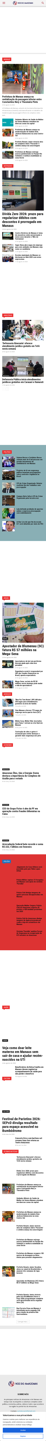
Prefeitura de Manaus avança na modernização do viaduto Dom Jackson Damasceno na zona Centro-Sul (29, 133)
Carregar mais (22, 1322)
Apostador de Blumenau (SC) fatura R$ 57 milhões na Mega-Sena (23, 650)
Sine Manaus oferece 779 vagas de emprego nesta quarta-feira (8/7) (28, 711)
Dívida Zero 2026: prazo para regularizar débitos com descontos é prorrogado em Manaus (22, 220)
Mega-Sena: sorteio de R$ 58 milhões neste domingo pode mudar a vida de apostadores (29, 683)
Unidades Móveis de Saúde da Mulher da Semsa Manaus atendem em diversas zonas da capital (29, 121)
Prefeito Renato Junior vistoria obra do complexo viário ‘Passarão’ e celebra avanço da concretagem (29, 144)
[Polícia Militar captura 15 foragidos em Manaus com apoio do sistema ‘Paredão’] (8, 884)
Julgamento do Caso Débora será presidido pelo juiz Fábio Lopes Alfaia (29, 869)
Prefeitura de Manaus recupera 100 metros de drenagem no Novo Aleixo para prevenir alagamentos (30, 1255)
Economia (6, 206)
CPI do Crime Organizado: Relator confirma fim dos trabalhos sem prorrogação (29, 485)
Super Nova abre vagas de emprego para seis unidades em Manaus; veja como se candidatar (29, 247)
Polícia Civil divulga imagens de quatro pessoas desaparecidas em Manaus (30, 895)
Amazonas (6, 339)
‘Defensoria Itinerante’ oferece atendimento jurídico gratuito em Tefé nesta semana (21, 346)
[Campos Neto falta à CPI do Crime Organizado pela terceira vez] (8, 500)
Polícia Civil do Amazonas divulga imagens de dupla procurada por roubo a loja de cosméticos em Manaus (29, 921)
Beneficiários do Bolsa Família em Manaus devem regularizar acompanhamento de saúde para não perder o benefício (29, 1070)
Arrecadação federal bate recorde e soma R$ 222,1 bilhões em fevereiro (22, 845)
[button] (3, 3)
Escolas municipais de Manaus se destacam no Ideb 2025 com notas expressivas (28, 257)
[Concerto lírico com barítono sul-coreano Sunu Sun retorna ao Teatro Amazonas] (7, 1141)
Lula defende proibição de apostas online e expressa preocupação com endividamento (30, 511)
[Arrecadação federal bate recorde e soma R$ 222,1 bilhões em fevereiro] (23, 831)
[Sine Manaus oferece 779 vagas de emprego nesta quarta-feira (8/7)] (7, 713)
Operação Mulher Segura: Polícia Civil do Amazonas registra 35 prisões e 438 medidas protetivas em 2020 (29, 908)
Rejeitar (23, 1436)
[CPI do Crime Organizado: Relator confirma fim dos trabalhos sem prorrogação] (8, 487)
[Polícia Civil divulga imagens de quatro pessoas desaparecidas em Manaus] (8, 897)
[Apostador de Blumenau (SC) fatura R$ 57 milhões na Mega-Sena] (23, 623)
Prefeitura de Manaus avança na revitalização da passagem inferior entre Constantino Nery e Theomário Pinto (22, 99)
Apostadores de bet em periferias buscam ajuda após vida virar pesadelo (28, 663)
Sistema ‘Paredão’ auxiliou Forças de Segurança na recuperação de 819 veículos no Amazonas (29, 933)
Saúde (5, 1040)
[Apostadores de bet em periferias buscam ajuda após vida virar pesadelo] (7, 664)
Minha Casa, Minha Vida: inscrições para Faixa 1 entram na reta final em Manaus (29, 723)
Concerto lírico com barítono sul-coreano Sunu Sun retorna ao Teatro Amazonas (29, 1140)
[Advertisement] (23, 30)
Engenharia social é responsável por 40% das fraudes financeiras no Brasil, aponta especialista (29, 673)
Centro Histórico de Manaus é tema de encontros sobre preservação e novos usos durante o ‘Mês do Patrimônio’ (29, 236)
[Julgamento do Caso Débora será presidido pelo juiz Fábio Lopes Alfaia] (8, 871)
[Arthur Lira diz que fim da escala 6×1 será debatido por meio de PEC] (8, 526)
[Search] (43, 3)
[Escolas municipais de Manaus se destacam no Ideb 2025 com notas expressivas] (7, 258)
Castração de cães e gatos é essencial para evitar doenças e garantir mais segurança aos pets (28, 734)
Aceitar (23, 1430)
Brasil (5, 638)
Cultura (6, 1111)
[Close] (43, 1413)
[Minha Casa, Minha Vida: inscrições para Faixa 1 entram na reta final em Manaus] (7, 724)
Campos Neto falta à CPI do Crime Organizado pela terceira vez (30, 497)
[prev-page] (3, 389)
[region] (23, 1426)
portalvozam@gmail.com (26, 1411)
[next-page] (7, 389)
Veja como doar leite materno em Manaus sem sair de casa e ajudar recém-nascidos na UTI (22, 1054)
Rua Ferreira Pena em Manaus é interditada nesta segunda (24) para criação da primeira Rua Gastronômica (29, 1311)
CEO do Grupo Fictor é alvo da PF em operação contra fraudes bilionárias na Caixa (21, 811)
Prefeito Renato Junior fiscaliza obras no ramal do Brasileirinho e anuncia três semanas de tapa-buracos (29, 1270)
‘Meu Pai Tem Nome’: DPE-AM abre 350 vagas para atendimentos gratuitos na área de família (28, 702)
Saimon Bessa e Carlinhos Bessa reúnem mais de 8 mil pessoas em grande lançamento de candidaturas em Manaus (29, 461)
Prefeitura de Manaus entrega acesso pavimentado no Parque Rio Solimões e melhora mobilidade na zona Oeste (28, 155)
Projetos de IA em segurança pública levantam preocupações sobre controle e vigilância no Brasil (29, 473)
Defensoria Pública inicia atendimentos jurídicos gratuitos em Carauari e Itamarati (22, 380)
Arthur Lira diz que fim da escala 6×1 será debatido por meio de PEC (30, 523)
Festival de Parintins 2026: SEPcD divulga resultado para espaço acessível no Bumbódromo (21, 1125)
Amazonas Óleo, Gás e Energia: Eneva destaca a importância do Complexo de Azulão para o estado (21, 776)
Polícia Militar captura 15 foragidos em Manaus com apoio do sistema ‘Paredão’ (30, 882)
